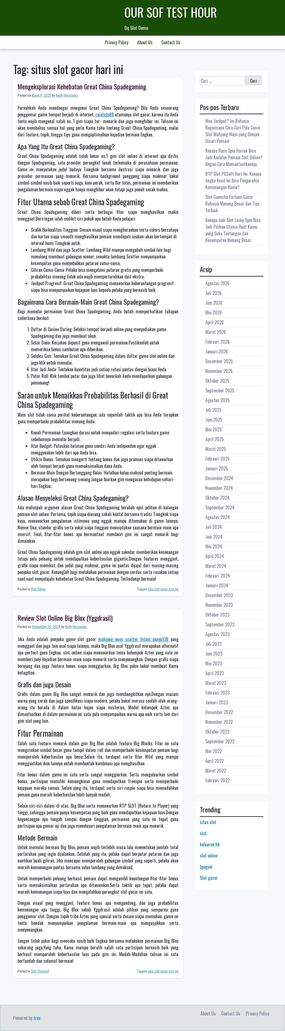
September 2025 (219, 390)
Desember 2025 (219, 361)
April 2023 (214, 673)
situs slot (208, 822)
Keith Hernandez (67, 95)
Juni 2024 (214, 536)
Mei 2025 (213, 429)
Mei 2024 (213, 546)
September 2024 (220, 507)
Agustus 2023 (217, 634)
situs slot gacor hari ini (163, 589)
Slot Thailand (40, 971)
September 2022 (219, 741)
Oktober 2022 (217, 731)
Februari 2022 (217, 780)
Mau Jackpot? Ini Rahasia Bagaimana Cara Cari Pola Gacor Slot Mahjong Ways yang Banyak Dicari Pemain (233, 131)
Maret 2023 (215, 683)
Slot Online (38, 589)
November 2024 (219, 488)
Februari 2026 (217, 341)
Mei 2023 (213, 663)
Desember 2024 (219, 478)
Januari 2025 (216, 468)
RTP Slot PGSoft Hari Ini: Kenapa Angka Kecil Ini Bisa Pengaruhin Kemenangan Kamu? (233, 180)
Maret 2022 (215, 770)
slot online (209, 855)
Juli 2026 (213, 293)
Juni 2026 (213, 302)
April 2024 (214, 556)
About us (145, 42)
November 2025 (219, 371)
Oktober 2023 (217, 614)
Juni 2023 (213, 653)
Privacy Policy (116, 42)
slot (203, 833)
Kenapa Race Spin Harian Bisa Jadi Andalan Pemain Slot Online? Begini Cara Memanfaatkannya (233, 157)
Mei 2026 (213, 312)
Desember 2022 (219, 712)
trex (36, 1018)
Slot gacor (209, 877)
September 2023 (219, 624)
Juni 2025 (213, 419)
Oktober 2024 (217, 497)
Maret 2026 (215, 332)
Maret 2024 (215, 566)
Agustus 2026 (217, 283)
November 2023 (219, 605)
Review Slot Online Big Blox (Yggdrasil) (65, 618)
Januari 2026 (216, 351)
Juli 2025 (213, 410)
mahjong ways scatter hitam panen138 (133, 639)
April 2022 (214, 761)
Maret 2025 (215, 449)
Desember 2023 (219, 595)
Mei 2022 (213, 751)
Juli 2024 (213, 527)
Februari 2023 (217, 692)
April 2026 (214, 322)
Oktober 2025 (217, 380)
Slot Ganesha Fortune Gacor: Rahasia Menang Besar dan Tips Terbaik (232, 204)
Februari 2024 (217, 575)
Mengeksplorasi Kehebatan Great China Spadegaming (82, 86)
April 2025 (214, 439)
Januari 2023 (216, 702)
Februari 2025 (217, 458)
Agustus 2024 (217, 517)
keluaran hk (210, 844)
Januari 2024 (216, 585)
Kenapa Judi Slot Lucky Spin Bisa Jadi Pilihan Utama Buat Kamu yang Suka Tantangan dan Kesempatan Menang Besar (233, 230)
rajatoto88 (104, 114)
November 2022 (219, 722)
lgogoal (206, 866)
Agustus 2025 (217, 400)
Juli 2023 (213, 644)
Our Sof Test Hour (170, 12)
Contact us (170, 42)
